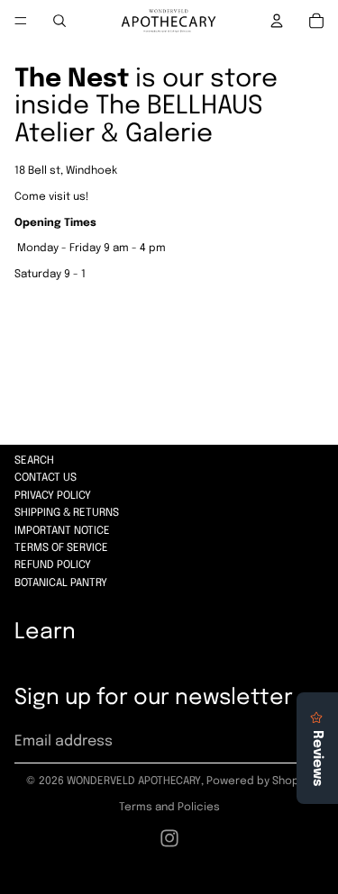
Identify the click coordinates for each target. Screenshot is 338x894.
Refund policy (52, 565)
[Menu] (20, 20)
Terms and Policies (169, 807)
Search (34, 461)
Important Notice (62, 531)
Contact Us (45, 478)
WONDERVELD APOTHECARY (134, 781)
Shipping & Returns (66, 513)
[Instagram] (169, 838)
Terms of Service (61, 548)
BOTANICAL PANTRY (60, 583)
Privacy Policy (52, 496)
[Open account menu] (277, 21)
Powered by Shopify (259, 781)
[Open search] (59, 21)
